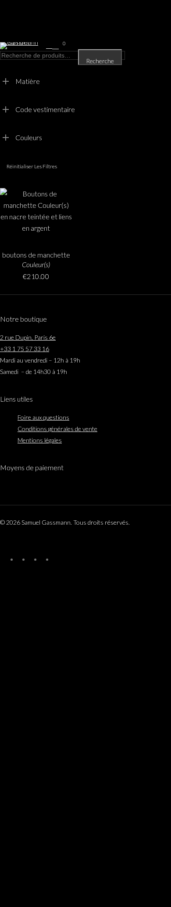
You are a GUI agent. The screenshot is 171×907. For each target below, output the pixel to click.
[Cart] (56, 45)
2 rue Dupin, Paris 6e (28, 337)
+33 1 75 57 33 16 (24, 348)
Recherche (100, 61)
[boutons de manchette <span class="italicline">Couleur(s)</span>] (36, 215)
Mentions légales (40, 440)
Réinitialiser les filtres (32, 166)
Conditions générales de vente (57, 428)
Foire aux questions (43, 417)
